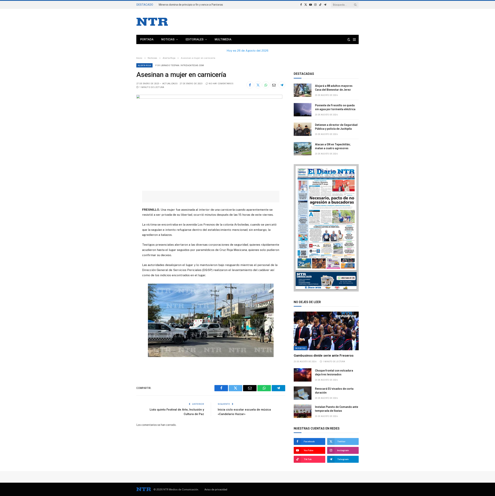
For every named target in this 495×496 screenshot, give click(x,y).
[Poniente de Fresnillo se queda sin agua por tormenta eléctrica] (303, 109)
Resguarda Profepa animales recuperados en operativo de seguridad (201, 4)
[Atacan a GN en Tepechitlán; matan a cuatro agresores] (303, 148)
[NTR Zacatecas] (152, 22)
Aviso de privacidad (215, 489)
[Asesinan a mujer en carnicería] (209, 97)
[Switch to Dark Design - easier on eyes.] (348, 39)
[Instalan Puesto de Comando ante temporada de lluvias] (303, 411)
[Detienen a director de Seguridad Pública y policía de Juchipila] (303, 129)
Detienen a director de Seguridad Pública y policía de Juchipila (336, 126)
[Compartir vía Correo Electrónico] (273, 84)
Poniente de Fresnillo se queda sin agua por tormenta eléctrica (335, 107)
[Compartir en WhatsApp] (265, 84)
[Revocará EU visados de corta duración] (303, 393)
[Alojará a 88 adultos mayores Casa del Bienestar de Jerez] (303, 90)
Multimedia (223, 39)
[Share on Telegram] (281, 84)
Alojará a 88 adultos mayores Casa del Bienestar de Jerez (333, 87)
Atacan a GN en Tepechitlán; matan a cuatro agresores (333, 146)
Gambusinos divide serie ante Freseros (323, 355)
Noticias (168, 39)
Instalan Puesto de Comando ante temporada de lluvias (336, 408)
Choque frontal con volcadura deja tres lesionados (334, 372)
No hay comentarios (221, 83)
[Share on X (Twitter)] (257, 84)
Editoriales (195, 39)
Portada (147, 39)
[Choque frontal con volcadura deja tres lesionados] (303, 375)
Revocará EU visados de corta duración (334, 390)
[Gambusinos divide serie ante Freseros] (326, 331)
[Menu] (354, 39)
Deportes (300, 348)
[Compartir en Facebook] (250, 84)
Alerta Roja (144, 65)
